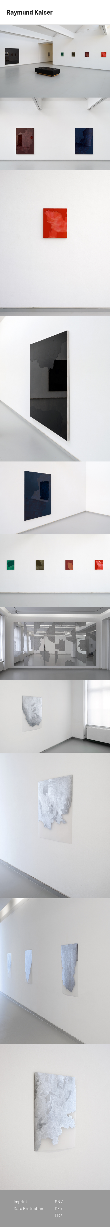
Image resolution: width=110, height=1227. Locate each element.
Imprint (20, 1201)
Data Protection (28, 1208)
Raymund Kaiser (29, 12)
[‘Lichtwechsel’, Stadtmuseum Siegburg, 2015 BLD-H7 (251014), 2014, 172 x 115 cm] (55, 497)
